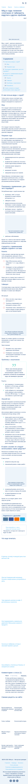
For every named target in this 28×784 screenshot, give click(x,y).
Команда (14, 763)
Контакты (20, 763)
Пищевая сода (10, 67)
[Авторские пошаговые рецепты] (14, 755)
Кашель (8, 78)
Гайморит (8, 80)
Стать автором (14, 765)
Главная (4, 7)
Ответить (23, 675)
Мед (7, 64)
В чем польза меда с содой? (11, 62)
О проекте (7, 763)
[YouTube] (10, 781)
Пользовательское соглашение (14, 769)
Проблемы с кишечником (13, 83)
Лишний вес (9, 85)
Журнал (10, 7)
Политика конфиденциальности (14, 767)
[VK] (14, 781)
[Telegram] (17, 781)
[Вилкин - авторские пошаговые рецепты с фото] (9, 3)
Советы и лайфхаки (19, 7)
